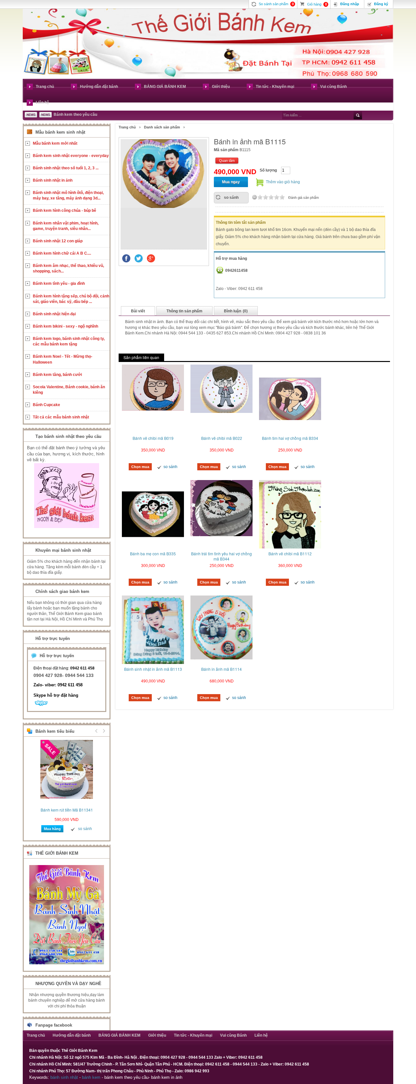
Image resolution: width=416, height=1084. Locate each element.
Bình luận (236, 311)
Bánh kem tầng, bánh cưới (57, 374)
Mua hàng (52, 829)
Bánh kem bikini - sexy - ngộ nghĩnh (65, 326)
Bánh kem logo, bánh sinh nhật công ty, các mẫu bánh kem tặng (69, 341)
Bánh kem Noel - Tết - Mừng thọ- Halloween (62, 359)
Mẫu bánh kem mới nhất (55, 143)
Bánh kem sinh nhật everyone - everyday (71, 155)
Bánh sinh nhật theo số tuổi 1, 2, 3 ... (65, 168)
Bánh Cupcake (46, 405)
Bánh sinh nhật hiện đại (54, 314)
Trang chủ (45, 86)
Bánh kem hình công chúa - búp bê (64, 210)
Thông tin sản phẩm (184, 311)
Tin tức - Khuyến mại (275, 86)
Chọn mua (140, 467)
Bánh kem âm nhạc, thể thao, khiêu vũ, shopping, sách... (68, 268)
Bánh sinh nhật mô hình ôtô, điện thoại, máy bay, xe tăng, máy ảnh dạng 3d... (68, 195)
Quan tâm (227, 161)
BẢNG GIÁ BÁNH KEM (165, 86)
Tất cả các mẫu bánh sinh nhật (61, 417)
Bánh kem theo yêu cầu (75, 114)
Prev (96, 731)
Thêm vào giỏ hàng (283, 182)
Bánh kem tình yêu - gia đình (59, 283)
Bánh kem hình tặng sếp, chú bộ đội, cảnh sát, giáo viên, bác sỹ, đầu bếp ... (71, 299)
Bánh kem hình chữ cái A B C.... (62, 253)
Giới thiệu (221, 86)
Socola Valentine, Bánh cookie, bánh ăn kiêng (69, 390)
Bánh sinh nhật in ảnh (52, 180)
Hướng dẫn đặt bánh (99, 86)
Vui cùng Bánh (333, 86)
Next (103, 731)
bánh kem (91, 1077)
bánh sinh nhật (64, 1077)
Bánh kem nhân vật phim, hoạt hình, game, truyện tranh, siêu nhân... (65, 226)
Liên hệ (42, 102)
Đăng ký (381, 4)
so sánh (231, 197)
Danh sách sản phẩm (162, 127)
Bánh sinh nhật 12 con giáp (58, 241)
